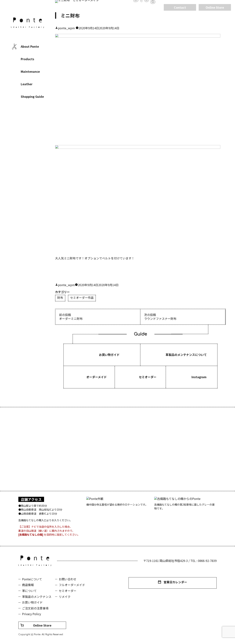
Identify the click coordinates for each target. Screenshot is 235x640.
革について (29, 590)
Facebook (16, 120)
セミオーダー (67, 590)
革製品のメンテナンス (36, 596)
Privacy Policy (31, 614)
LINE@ (38, 120)
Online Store (42, 625)
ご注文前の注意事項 (35, 608)
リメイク (64, 596)
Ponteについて (32, 579)
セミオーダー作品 (82, 298)
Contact (180, 7)
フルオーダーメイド (72, 585)
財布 (60, 298)
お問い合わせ (67, 579)
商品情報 (28, 585)
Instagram (27, 120)
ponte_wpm (66, 28)
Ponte (27, 22)
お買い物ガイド (32, 602)
